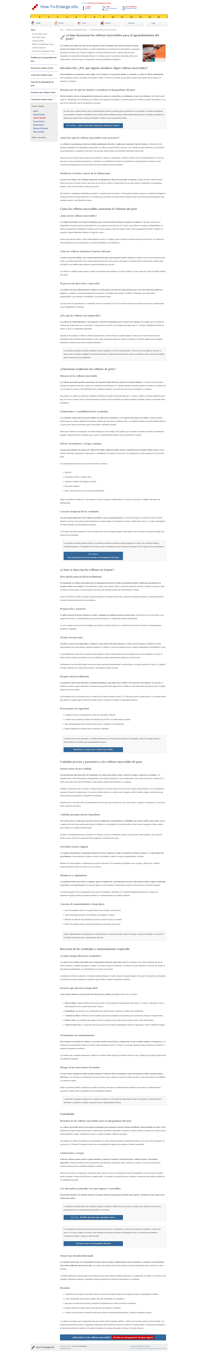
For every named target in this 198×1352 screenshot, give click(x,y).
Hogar (61, 29)
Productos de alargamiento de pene (43, 51)
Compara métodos (38, 41)
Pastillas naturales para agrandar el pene (97, 1217)
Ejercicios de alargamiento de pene (42, 83)
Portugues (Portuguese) (40, 128)
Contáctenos (133, 1346)
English (35, 111)
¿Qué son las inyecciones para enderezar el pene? (99, 125)
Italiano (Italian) (38, 125)
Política (148, 1346)
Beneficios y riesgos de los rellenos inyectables (93, 749)
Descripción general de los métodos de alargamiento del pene (93, 557)
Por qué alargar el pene (39, 34)
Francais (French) (39, 121)
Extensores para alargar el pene (43, 92)
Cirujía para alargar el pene (42, 99)
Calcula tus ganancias (39, 48)
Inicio (33, 30)
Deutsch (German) (39, 114)
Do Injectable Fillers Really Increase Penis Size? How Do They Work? (150, 1348)
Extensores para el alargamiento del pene (93, 1243)
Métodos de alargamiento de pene (43, 44)
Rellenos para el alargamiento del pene (77, 29)
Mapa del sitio (141, 1346)
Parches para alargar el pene (42, 68)
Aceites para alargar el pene (41, 75)
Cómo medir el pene (38, 37)
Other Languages (38, 131)
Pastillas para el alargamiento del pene (43, 59)
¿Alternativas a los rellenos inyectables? (112, 1337)
